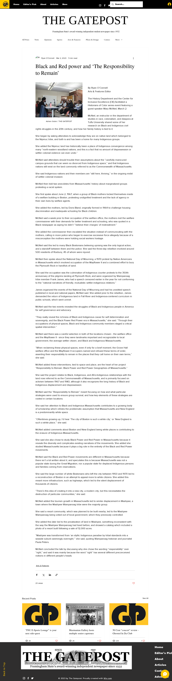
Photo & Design (92, 39)
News (37, 39)
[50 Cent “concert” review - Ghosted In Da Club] (128, 614)
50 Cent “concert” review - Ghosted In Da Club (126, 631)
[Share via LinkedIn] (50, 575)
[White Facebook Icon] (28, 678)
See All (145, 598)
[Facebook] (104, 5)
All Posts (25, 39)
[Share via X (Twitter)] (43, 575)
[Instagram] (100, 5)
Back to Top (4, 669)
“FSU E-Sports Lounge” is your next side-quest (40, 631)
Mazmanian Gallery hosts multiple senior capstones (81, 631)
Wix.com (108, 678)
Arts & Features (74, 39)
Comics (107, 39)
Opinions (48, 39)
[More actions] (133, 58)
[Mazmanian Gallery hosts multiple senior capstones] (85, 614)
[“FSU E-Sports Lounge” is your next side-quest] (41, 614)
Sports (59, 39)
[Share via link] (56, 575)
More (117, 39)
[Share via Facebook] (36, 575)
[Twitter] (109, 5)
